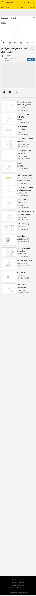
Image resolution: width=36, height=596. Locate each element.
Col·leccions (19, 7)
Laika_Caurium (22, 193)
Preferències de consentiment (18, 588)
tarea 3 (19, 163)
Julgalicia (21, 108)
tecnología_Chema (24, 181)
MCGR (19, 132)
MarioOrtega (22, 263)
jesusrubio (21, 205)
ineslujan (21, 227)
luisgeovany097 (23, 239)
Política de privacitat (18, 582)
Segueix (30, 60)
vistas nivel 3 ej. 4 (24, 224)
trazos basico (22, 236)
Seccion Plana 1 (23, 273)
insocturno (21, 290)
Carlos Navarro (23, 144)
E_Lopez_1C (21, 166)
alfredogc (21, 275)
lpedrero (8, 55)
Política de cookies (18, 585)
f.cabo (19, 120)
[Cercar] (24, 3)
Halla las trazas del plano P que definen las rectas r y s (24, 178)
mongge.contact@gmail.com (20, 592)
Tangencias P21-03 (24, 260)
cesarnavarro (22, 156)
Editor (32, 7)
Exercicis (5, 7)
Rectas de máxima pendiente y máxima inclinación (25, 105)
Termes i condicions (18, 580)
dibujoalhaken (22, 217)
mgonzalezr (21, 254)
